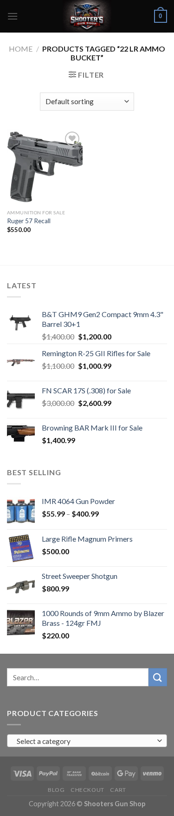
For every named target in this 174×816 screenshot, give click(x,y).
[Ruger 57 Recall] (45, 167)
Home (20, 48)
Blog (56, 789)
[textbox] (85, 741)
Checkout (87, 789)
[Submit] (157, 677)
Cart (118, 789)
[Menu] (12, 16)
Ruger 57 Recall (29, 221)
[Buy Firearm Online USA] (87, 16)
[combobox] (87, 740)
